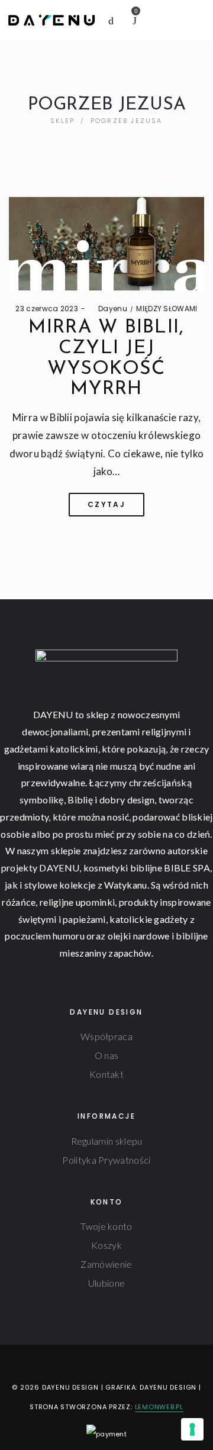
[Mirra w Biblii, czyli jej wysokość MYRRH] (106, 243)
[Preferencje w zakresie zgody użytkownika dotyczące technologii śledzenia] (192, 1429)
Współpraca (106, 1036)
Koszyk (106, 1245)
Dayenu (107, 308)
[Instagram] (97, 1363)
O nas (107, 1055)
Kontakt (106, 1074)
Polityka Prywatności (106, 1159)
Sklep (62, 120)
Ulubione (106, 1282)
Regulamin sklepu (107, 1141)
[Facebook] (78, 1363)
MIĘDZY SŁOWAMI (166, 308)
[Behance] (134, 1363)
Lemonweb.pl (159, 1407)
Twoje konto (106, 1226)
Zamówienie (106, 1264)
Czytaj (106, 504)
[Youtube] (115, 1363)
